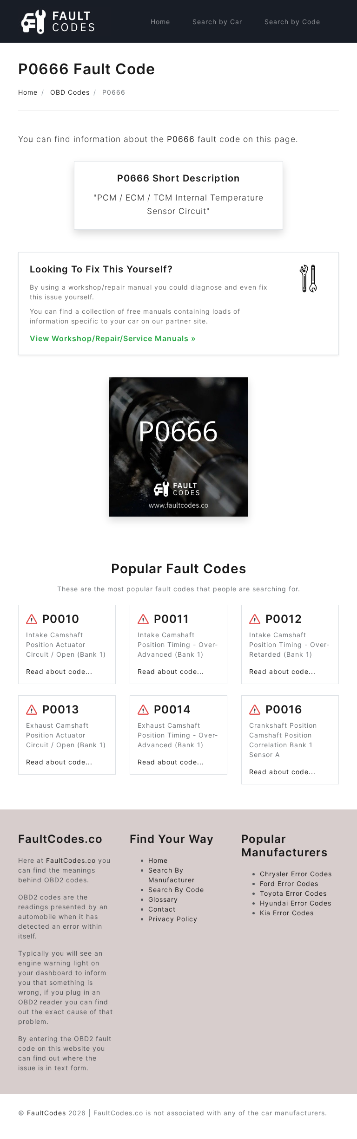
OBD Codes (70, 92)
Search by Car (217, 22)
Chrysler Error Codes (296, 874)
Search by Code (292, 22)
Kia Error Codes (287, 913)
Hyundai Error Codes (295, 903)
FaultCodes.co (71, 860)
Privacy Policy (173, 919)
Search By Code (176, 889)
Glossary (163, 899)
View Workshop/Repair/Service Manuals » (113, 338)
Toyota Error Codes (293, 893)
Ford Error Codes (289, 883)
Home (160, 22)
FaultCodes (46, 1113)
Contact (162, 909)
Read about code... (59, 671)
